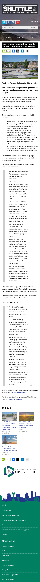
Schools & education (8, 546)
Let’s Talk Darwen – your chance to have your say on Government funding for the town (9, 425)
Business (5, 551)
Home (7, 34)
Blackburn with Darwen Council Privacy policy (15, 530)
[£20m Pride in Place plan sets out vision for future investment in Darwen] (26, 416)
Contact (32, 34)
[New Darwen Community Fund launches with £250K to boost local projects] (9, 439)
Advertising (20, 37)
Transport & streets (8, 579)
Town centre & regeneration (10, 575)
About (31, 37)
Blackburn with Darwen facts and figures (14, 520)
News (19, 34)
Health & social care (8, 565)
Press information (7, 525)
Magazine (8, 37)
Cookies (4, 534)
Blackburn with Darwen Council (11, 515)
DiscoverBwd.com (18, 392)
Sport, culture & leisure (9, 570)
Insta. (20, 399)
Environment (5, 560)
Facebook (11, 399)
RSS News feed (6, 510)
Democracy (5, 555)
